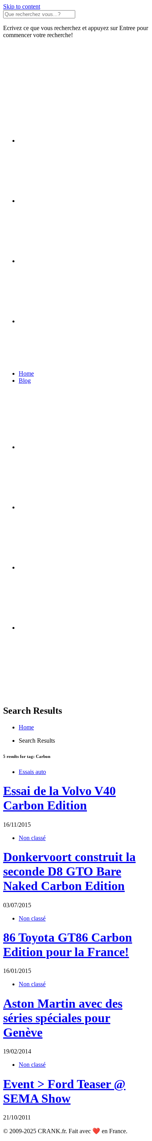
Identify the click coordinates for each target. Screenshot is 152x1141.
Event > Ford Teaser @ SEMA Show (64, 1091)
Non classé (32, 838)
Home (26, 373)
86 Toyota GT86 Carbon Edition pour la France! (67, 944)
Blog (25, 380)
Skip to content (21, 6)
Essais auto (32, 771)
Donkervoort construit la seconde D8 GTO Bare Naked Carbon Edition (69, 871)
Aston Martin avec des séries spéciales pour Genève (62, 1017)
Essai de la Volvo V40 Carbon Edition (59, 798)
